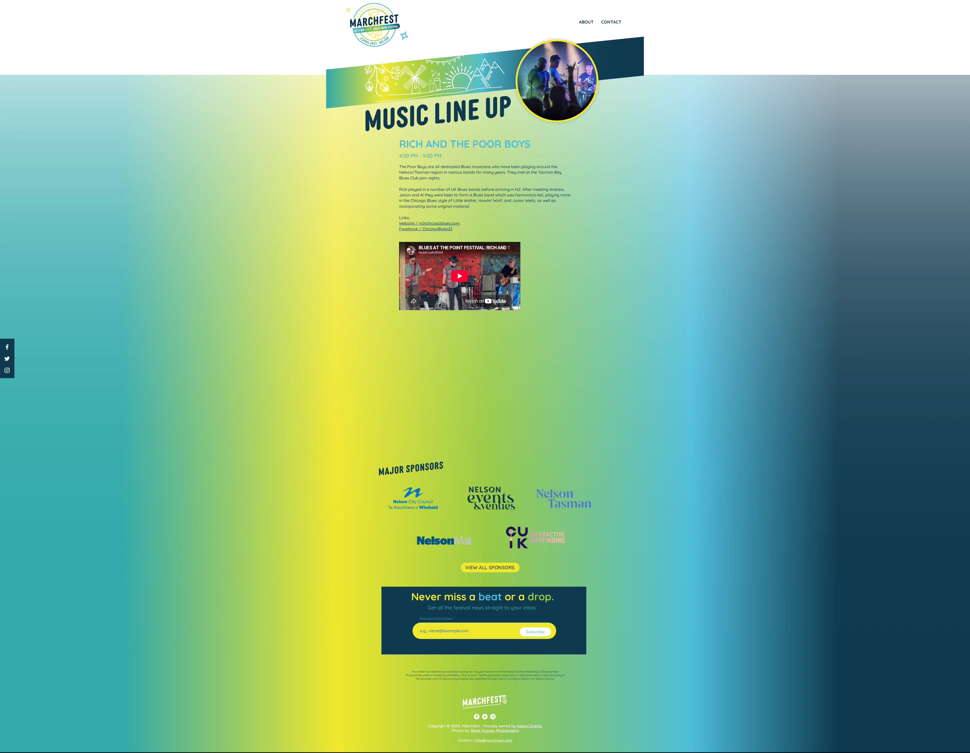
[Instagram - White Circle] (493, 716)
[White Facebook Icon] (7, 347)
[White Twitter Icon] (7, 358)
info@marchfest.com (494, 740)
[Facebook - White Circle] (476, 716)
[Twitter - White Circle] (485, 716)
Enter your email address (436, 618)
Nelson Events (529, 726)
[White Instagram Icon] (7, 370)
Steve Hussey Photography (495, 730)
